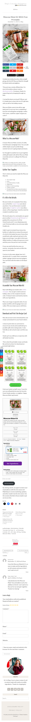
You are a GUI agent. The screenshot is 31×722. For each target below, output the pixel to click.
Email (5, 633)
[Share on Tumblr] (6, 71)
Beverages (7, 528)
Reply (27, 572)
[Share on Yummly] (20, 67)
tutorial (13, 533)
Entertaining (14, 528)
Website (5, 640)
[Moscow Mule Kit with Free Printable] (15, 62)
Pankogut (15, 716)
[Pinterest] (18, 689)
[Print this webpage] (13, 67)
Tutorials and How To (9, 530)
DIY (9, 532)
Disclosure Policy (15, 706)
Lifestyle (21, 528)
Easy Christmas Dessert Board (23, 551)
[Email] (12, 689)
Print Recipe (20, 75)
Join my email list (8, 483)
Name (5, 626)
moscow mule (7, 533)
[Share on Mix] (20, 71)
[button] (13, 414)
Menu (16, 9)
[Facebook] (15, 689)
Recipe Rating (6, 605)
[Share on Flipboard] (13, 71)
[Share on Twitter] (13, 64)
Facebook (15, 540)
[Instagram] (22, 689)
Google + (15, 545)
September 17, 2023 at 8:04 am (17, 561)
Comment (6, 609)
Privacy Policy (15, 710)
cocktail (5, 532)
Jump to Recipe (12, 75)
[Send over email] (6, 67)
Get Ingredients (12, 463)
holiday (23, 532)
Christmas (20, 530)
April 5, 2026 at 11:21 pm (15, 578)
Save (16, 543)
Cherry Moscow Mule (20, 512)
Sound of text (10, 559)
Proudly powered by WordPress (11, 714)
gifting (19, 532)
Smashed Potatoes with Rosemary (8, 551)
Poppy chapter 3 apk (12, 576)
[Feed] (8, 689)
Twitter (15, 542)
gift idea (13, 532)
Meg (22, 21)
